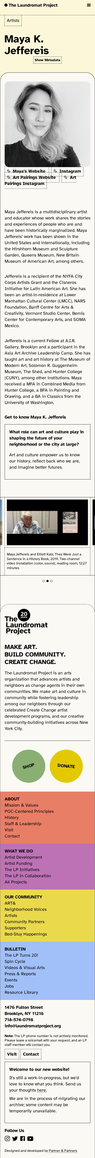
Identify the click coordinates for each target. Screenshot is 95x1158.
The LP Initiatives (22, 869)
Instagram (69, 171)
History (12, 817)
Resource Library (21, 992)
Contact (12, 836)
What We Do (19, 851)
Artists (13, 20)
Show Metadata (47, 60)
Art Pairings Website (33, 177)
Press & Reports (20, 974)
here (41, 1090)
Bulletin (15, 949)
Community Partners (24, 921)
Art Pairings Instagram (40, 180)
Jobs (9, 986)
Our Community (23, 897)
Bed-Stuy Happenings (26, 934)
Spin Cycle (15, 961)
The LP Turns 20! (21, 955)
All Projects (16, 882)
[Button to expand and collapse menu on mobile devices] (89, 5)
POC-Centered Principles (29, 811)
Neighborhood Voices (26, 909)
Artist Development (23, 857)
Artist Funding (18, 863)
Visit (9, 830)
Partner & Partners (63, 1151)
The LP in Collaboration (28, 876)
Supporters (15, 928)
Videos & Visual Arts (25, 967)
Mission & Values (21, 805)
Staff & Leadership (23, 823)
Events (11, 980)
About (12, 799)
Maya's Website (28, 171)
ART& (10, 903)
